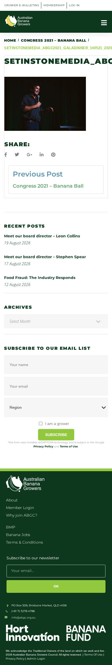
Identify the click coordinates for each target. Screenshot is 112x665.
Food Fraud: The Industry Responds (39, 277)
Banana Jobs (18, 534)
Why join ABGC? (21, 515)
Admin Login (36, 658)
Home (10, 40)
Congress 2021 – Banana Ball (53, 40)
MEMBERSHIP (53, 5)
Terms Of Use (93, 654)
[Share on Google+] (29, 155)
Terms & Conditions (24, 542)
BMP (10, 527)
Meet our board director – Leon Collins (42, 236)
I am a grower (57, 423)
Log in (74, 5)
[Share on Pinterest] (53, 155)
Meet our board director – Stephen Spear (45, 256)
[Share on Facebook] (5, 155)
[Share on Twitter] (17, 155)
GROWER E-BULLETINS (21, 5)
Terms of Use (69, 446)
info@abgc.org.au (23, 617)
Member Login (20, 507)
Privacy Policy (43, 446)
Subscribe (56, 435)
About (12, 500)
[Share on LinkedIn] (41, 155)
